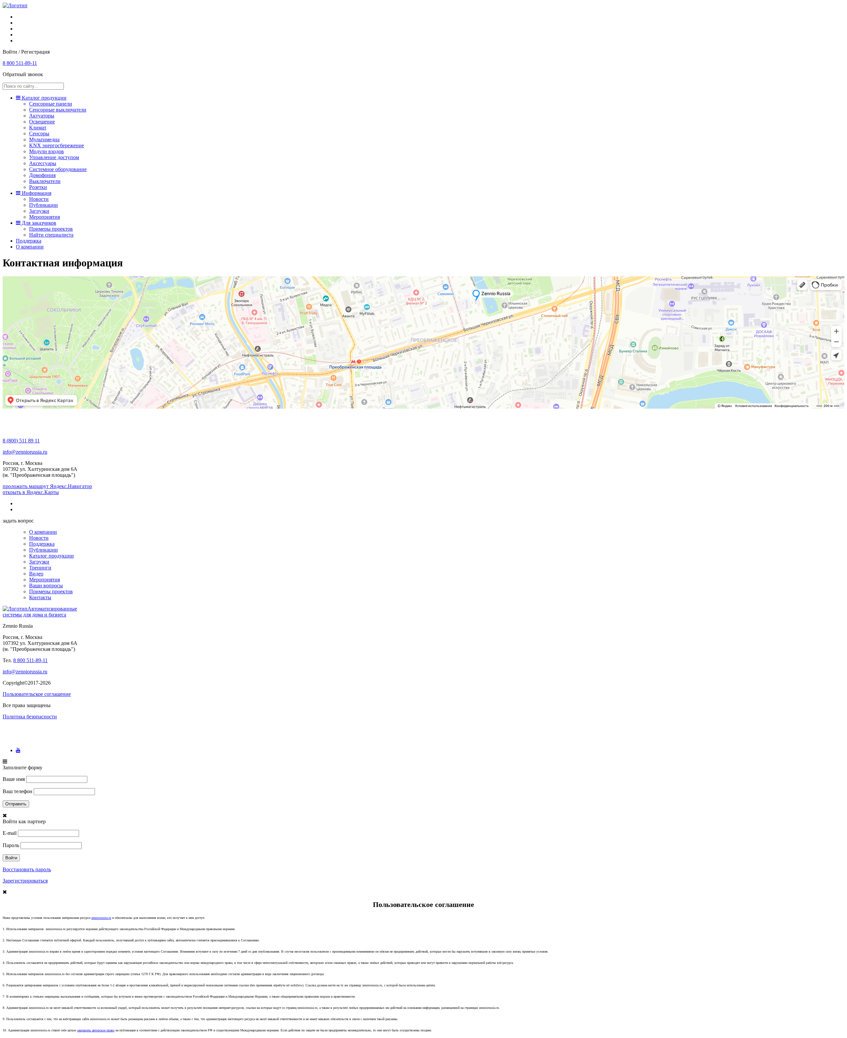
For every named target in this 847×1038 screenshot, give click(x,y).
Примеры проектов (51, 229)
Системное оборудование (58, 169)
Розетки (38, 187)
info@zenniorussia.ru (25, 452)
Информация (36, 193)
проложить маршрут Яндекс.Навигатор (47, 486)
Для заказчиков (38, 223)
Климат (37, 127)
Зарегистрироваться (25, 880)
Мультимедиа (44, 139)
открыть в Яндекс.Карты (31, 492)
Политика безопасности (30, 716)
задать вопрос (18, 520)
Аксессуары (42, 163)
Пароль (11, 845)
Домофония (42, 175)
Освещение (42, 121)
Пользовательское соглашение (37, 694)
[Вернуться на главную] (15, 5)
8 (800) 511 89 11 (21, 440)
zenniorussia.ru (101, 918)
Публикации (43, 205)
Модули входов (46, 151)
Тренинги (40, 567)
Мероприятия (44, 217)
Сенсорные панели (50, 104)
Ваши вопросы (46, 585)
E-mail (10, 833)
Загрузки (39, 211)
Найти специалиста (51, 235)
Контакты (40, 597)
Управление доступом (54, 157)
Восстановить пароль (27, 869)
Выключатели (45, 181)
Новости (39, 199)
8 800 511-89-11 (20, 63)
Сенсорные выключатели (57, 110)
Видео (36, 573)
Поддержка (28, 241)
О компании (30, 246)
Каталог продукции (44, 98)
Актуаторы (41, 115)
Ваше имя (14, 779)
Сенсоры (39, 133)
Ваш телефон (17, 791)
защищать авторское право (95, 1030)
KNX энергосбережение (56, 145)
